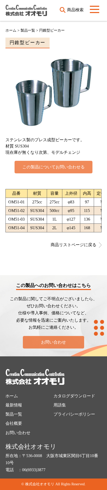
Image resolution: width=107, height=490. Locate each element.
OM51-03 (16, 219)
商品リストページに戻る (73, 245)
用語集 (60, 405)
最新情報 (13, 405)
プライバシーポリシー (74, 414)
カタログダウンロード (74, 396)
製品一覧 (13, 414)
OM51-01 (16, 202)
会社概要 (13, 423)
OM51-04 (16, 228)
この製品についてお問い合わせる (53, 167)
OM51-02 (16, 210)
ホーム (10, 30)
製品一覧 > (30, 30)
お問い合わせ (53, 342)
